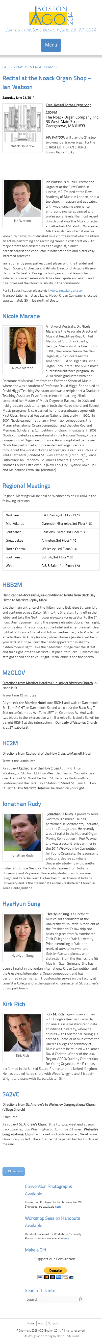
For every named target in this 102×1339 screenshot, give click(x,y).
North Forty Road (68, 1336)
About (42, 1323)
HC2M (10, 744)
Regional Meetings (26, 486)
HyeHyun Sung (21, 904)
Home (30, 1323)
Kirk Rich (13, 1004)
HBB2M (12, 585)
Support (53, 1323)
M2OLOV (13, 673)
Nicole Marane (21, 316)
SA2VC (10, 1095)
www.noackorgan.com (66, 291)
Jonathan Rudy (21, 804)
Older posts (13, 1171)
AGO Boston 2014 (49, 1330)
